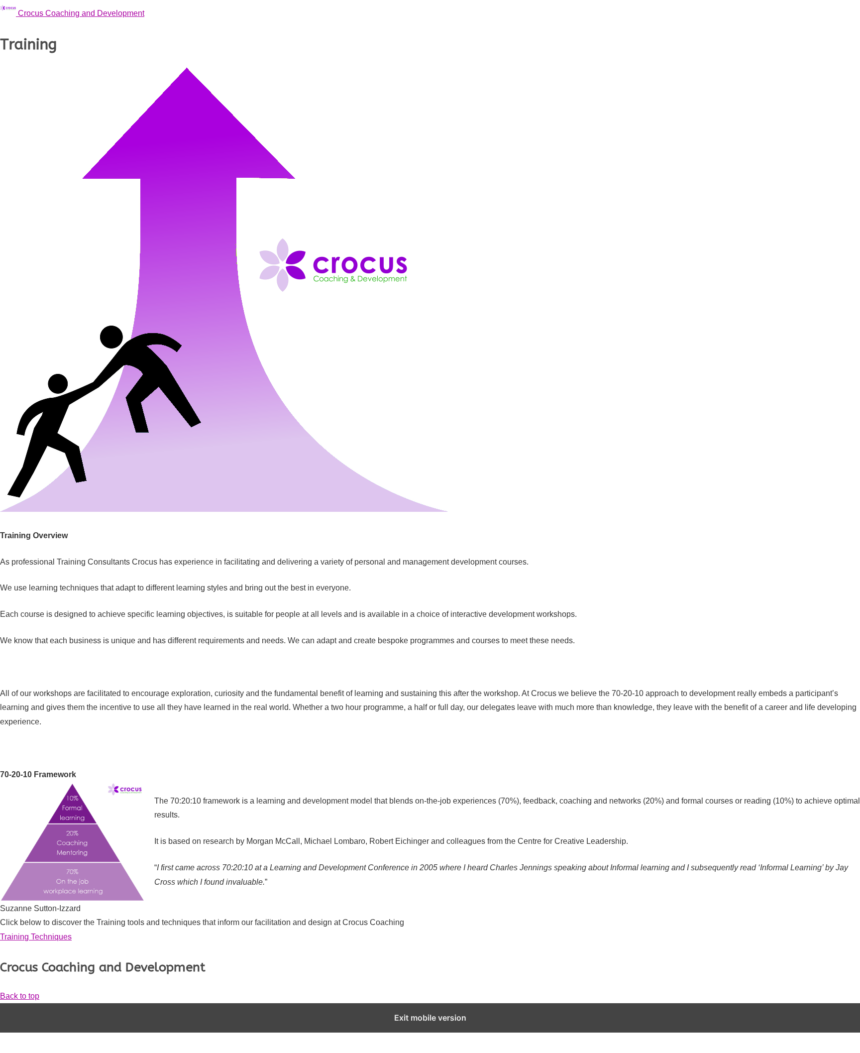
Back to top (19, 996)
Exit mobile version (430, 1018)
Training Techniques (36, 937)
